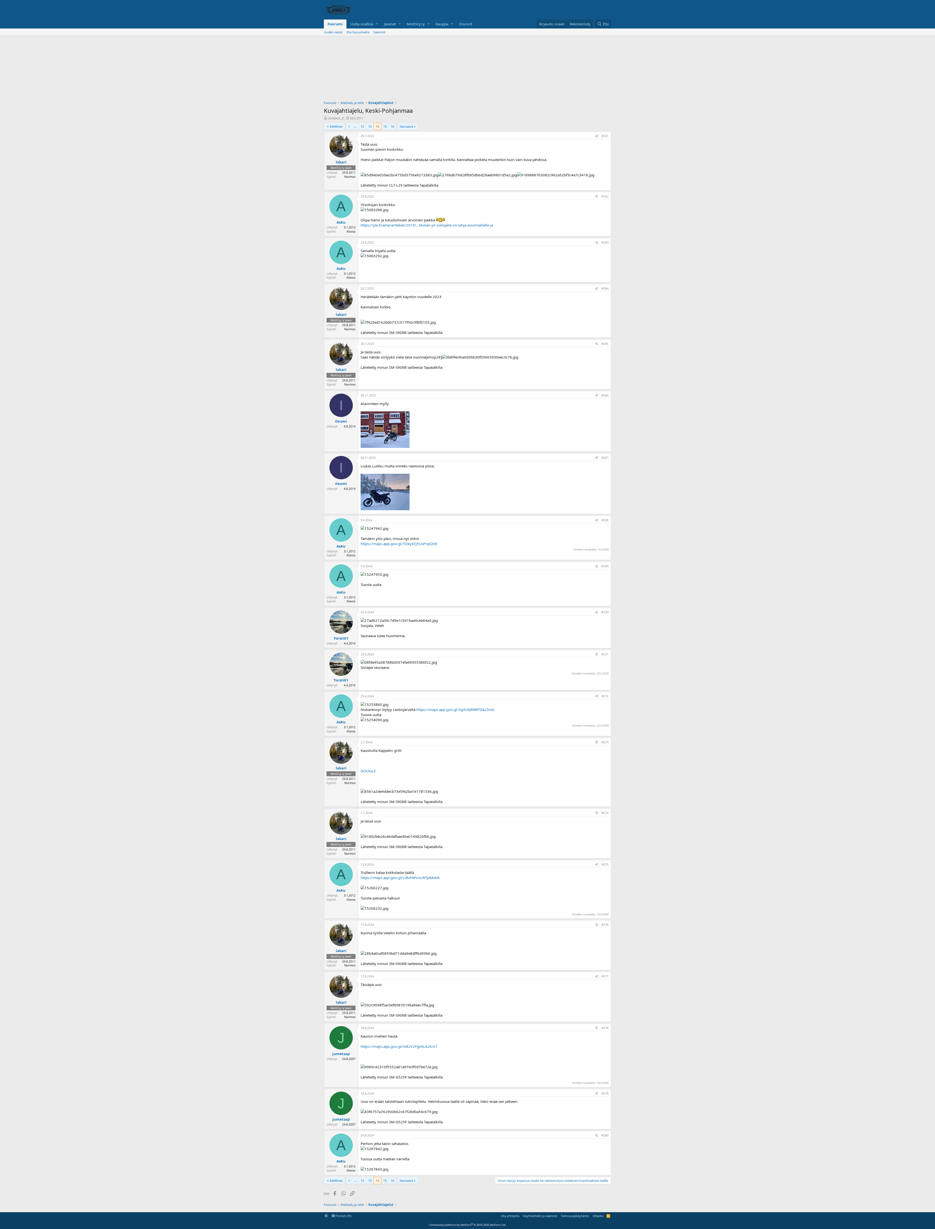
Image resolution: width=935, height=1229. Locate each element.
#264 (604, 288)
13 (370, 126)
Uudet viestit (333, 32)
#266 (604, 395)
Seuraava (406, 126)
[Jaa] (596, 136)
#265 (604, 344)
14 (377, 126)
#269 (604, 566)
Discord (465, 23)
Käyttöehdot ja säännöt (540, 1216)
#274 (604, 813)
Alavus (350, 231)
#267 (604, 458)
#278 (604, 1028)
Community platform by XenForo (467, 1225)
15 (385, 126)
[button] (377, 23)
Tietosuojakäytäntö (575, 1216)
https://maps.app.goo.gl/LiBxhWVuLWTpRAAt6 (400, 877)
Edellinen (336, 126)
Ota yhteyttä (510, 1216)
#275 (604, 864)
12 (362, 126)
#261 (604, 136)
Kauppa (442, 23)
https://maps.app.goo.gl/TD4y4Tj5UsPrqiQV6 (399, 543)
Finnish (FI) (343, 1216)
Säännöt (379, 32)
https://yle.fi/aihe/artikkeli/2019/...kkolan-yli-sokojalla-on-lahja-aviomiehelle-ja (427, 225)
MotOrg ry (416, 23)
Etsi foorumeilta (357, 32)
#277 (604, 976)
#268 (604, 520)
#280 (604, 1135)
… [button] (355, 126)
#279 (604, 1093)
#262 (604, 196)
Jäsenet (390, 23)
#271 (604, 654)
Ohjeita (598, 1216)
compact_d (336, 118)
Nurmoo (349, 177)
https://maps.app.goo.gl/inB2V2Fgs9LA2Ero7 (399, 1046)
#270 (604, 612)
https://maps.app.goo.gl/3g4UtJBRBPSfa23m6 (455, 709)
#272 (604, 696)
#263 (604, 242)
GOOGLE (368, 770)
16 (392, 126)
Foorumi (335, 23)
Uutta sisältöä (361, 23)
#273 (604, 742)
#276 (604, 925)
